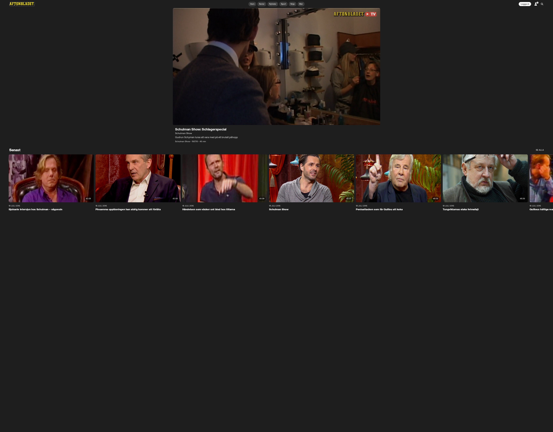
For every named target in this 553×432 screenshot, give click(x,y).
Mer (301, 4)
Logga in (525, 4)
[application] (276, 66)
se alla (540, 150)
